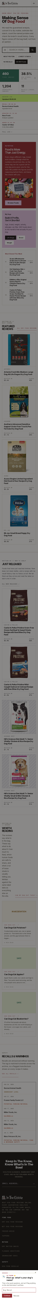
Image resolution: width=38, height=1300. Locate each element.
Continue (7, 1295)
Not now (16, 1295)
